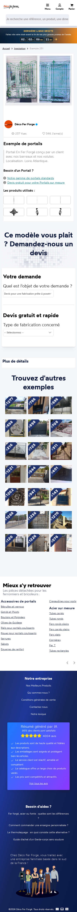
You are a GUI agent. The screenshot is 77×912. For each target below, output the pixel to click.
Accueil (6, 48)
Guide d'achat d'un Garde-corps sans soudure (38, 839)
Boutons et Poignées (13, 617)
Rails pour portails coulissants (17, 627)
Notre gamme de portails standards (30, 178)
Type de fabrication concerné (31, 324)
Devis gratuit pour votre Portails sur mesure (36, 182)
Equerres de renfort (12, 649)
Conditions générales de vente (38, 699)
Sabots (5, 643)
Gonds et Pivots (10, 611)
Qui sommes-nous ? (38, 692)
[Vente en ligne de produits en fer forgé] (11, 4)
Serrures (6, 638)
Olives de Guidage (11, 622)
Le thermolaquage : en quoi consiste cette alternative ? (38, 832)
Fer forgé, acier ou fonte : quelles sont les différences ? (38, 816)
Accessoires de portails (18, 601)
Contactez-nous (38, 706)
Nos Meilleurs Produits (38, 685)
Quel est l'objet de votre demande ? (37, 286)
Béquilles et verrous (12, 606)
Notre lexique (38, 713)
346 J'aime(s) (54, 133)
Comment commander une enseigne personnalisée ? (38, 825)
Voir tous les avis (38, 783)
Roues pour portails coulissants (18, 633)
